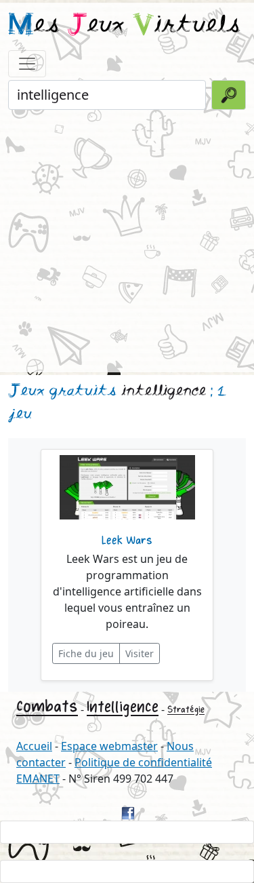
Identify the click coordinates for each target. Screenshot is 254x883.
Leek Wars (127, 540)
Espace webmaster (109, 746)
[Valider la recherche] (228, 95)
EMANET (38, 778)
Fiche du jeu (86, 653)
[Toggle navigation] (27, 63)
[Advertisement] (127, 240)
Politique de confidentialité (143, 762)
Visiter (139, 653)
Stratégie (186, 709)
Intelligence (122, 707)
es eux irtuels (124, 25)
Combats (47, 706)
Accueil (34, 746)
